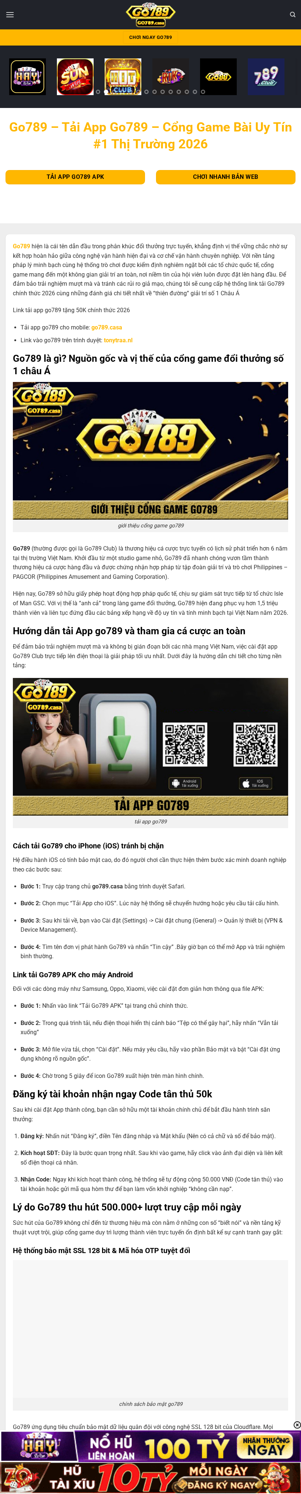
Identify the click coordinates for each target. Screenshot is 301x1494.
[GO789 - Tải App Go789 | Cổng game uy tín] (151, 14)
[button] (10, 15)
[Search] (292, 15)
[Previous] (18, 79)
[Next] (282, 79)
